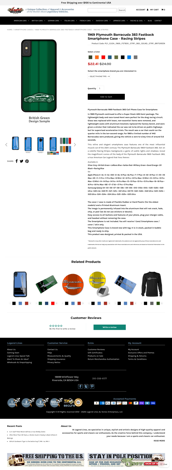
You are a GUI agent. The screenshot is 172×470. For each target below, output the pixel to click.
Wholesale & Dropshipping (19, 362)
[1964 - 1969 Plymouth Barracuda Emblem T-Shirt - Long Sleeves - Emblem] (151, 298)
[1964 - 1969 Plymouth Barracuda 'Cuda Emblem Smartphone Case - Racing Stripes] (20, 298)
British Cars (37, 21)
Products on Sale (95, 356)
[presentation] (30, 303)
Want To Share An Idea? (18, 359)
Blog (150, 21)
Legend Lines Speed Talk (18, 356)
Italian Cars (69, 21)
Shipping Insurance (56, 359)
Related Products (86, 262)
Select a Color (94, 52)
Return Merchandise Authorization (103, 359)
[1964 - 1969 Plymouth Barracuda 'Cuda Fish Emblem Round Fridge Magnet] (99, 298)
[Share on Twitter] (21, 161)
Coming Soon (13, 352)
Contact (158, 21)
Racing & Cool (136, 21)
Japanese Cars (119, 21)
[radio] (90, 57)
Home (9, 30)
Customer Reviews (96, 349)
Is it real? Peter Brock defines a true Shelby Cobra (27, 432)
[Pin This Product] (27, 161)
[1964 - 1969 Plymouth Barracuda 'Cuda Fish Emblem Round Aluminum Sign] (72, 298)
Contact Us (52, 349)
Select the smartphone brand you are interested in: (112, 71)
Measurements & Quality (59, 356)
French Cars (85, 21)
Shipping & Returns (137, 356)
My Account (133, 349)
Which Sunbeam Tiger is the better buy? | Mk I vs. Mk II (29, 441)
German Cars (53, 21)
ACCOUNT (141, 9)
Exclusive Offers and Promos (141, 352)
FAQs (49, 352)
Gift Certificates (95, 352)
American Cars (20, 21)
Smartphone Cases (23, 30)
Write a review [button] (110, 327)
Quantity (92, 88)
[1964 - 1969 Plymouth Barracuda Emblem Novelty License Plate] (125, 298)
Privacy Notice (53, 362)
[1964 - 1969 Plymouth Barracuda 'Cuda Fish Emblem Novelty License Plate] (46, 298)
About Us (11, 349)
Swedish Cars (102, 21)
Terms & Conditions (137, 359)
